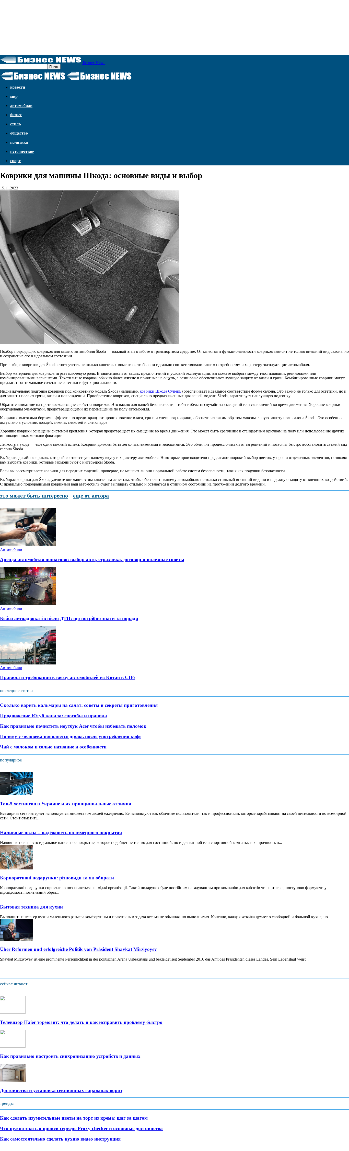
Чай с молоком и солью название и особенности (53, 746)
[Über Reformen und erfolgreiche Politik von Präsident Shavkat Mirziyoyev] (16, 939)
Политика (19, 142)
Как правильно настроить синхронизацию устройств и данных (70, 1056)
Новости (17, 87)
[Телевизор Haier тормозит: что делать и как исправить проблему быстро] (13, 1012)
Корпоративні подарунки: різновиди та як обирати (57, 877)
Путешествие (22, 151)
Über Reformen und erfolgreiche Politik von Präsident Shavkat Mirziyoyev (78, 949)
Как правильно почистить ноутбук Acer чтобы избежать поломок (73, 726)
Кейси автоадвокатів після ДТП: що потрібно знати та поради (69, 618)
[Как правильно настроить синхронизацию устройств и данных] (13, 1046)
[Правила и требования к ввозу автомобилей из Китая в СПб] (28, 663)
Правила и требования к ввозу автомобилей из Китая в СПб (67, 677)
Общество (19, 133)
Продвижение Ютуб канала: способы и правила (53, 715)
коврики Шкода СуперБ (160, 391)
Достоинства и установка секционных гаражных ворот (61, 1090)
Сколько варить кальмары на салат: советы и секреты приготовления (79, 705)
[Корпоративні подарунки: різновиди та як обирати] (16, 868)
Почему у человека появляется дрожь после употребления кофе (70, 736)
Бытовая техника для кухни (31, 907)
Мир (14, 96)
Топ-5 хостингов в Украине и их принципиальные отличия (65, 803)
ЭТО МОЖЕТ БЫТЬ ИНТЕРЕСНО (34, 495)
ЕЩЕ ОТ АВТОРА (91, 495)
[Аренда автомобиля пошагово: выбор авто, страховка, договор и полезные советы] (28, 545)
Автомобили (21, 105)
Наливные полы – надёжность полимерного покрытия (61, 832)
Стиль (15, 124)
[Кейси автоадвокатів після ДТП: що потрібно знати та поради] (28, 604)
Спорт (15, 161)
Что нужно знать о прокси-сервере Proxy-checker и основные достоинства (81, 1128)
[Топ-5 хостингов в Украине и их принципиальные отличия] (16, 794)
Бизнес (16, 115)
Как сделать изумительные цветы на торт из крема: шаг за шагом (74, 1118)
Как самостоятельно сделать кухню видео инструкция (60, 1139)
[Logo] (33, 80)
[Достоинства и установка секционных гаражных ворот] (13, 1080)
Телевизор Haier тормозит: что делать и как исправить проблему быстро (81, 1022)
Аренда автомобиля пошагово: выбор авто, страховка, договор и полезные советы (92, 559)
